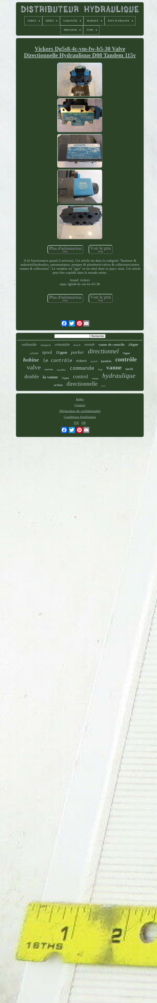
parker (77, 352)
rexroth (89, 344)
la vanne (50, 377)
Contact (79, 405)
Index (80, 399)
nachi (129, 369)
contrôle (126, 359)
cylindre (34, 353)
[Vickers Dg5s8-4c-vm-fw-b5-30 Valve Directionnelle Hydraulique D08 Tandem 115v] (80, 80)
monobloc (61, 370)
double (31, 376)
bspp (100, 369)
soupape (95, 378)
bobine (31, 360)
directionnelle (81, 383)
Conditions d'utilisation (80, 417)
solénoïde (29, 344)
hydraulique (119, 375)
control (80, 376)
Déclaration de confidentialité (80, 411)
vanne (114, 367)
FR (84, 423)
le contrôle (57, 360)
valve (34, 367)
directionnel (103, 351)
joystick (94, 361)
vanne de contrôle (111, 344)
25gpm (133, 345)
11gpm (61, 352)
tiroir (103, 386)
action (58, 385)
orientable (62, 344)
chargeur (45, 345)
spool (47, 352)
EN (76, 423)
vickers (81, 361)
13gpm (126, 353)
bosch (77, 344)
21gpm (65, 377)
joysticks (106, 361)
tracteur (49, 369)
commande (82, 368)
